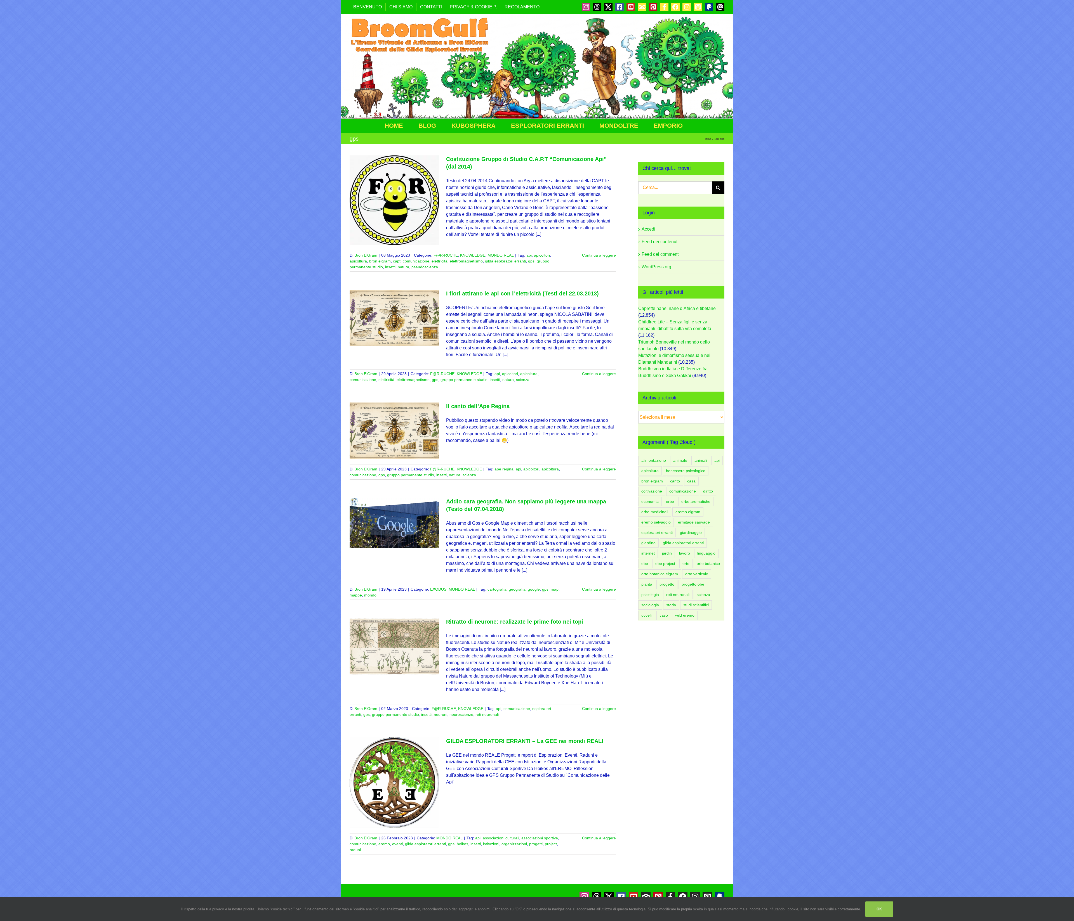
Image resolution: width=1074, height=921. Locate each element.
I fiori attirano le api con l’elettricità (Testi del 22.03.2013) (522, 293)
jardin (667, 553)
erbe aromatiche (695, 501)
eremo (384, 844)
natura (403, 267)
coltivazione (651, 491)
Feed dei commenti (661, 254)
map (555, 589)
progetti (536, 844)
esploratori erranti (657, 532)
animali (700, 460)
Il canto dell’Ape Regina (478, 406)
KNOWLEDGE (472, 255)
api (529, 255)
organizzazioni (514, 844)
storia (671, 605)
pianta (646, 584)
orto (685, 563)
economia (650, 501)
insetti (390, 267)
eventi (397, 844)
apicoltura (358, 261)
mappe (356, 595)
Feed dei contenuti (660, 241)
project (551, 844)
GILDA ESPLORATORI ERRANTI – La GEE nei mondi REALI (524, 741)
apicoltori (542, 255)
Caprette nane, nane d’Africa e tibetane (677, 308)
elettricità (439, 261)
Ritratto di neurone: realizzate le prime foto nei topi (514, 622)
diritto (708, 491)
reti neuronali (487, 714)
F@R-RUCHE (446, 255)
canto (675, 481)
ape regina (504, 469)
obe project (665, 563)
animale (680, 460)
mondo (370, 595)
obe (644, 563)
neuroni (440, 714)
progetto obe (693, 584)
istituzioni (491, 844)
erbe (670, 501)
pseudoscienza (424, 267)
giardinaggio (691, 532)
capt (397, 261)
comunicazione (416, 261)
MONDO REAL (500, 255)
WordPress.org (656, 266)
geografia (517, 589)
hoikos (462, 844)
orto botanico (708, 563)
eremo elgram (687, 512)
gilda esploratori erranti (505, 261)
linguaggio (706, 553)
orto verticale (696, 574)
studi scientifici (696, 605)
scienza (522, 379)
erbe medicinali (654, 512)
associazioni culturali (501, 838)
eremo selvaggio (656, 522)
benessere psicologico (685, 470)
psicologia (650, 594)
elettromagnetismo (466, 261)
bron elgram (380, 261)
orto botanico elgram (659, 574)
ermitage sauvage (694, 522)
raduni (355, 849)
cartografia (497, 589)
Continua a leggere (599, 255)
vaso (664, 615)
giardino (648, 543)
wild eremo (684, 615)
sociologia (650, 605)
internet (648, 553)
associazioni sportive (539, 838)
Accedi (648, 229)
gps (531, 261)
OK (879, 909)
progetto (667, 584)
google (534, 589)
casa (691, 481)
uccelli (646, 615)
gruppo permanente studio (464, 379)
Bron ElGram (365, 255)
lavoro (684, 553)
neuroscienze (461, 714)
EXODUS (438, 589)
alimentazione (653, 460)
